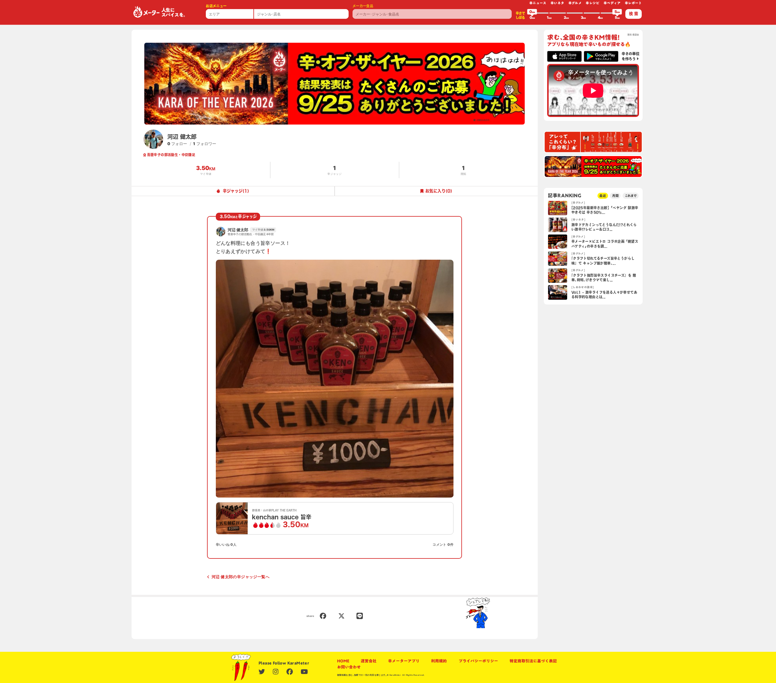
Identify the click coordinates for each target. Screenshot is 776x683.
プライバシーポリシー (478, 661)
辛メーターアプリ (404, 661)
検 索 (633, 14)
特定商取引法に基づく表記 (533, 661)
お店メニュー (216, 6)
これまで (631, 195)
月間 (615, 195)
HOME (343, 661)
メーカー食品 (363, 6)
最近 (602, 195)
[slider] (532, 13)
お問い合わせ (349, 667)
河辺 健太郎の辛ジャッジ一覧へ (240, 576)
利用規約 (439, 661)
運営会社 (368, 661)
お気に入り (438, 191)
